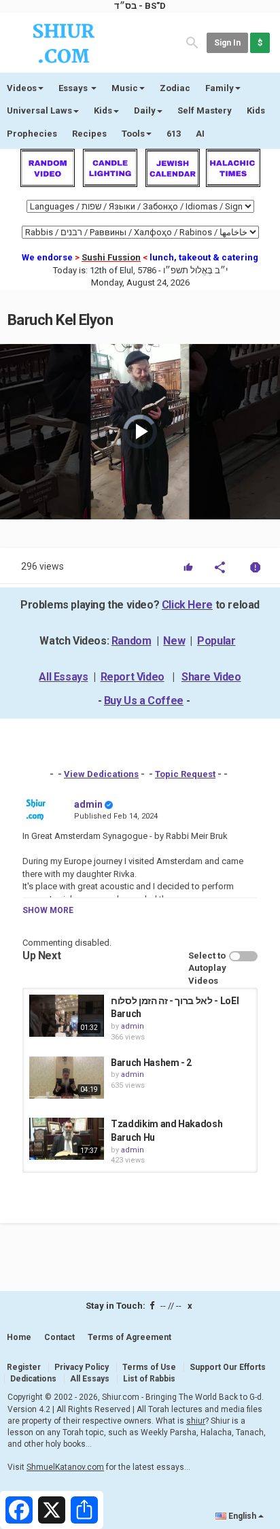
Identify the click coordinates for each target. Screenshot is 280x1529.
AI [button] (200, 133)
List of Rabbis (149, 1379)
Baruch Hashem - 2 (151, 1062)
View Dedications (101, 774)
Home (19, 1337)
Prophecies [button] (32, 133)
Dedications (33, 1379)
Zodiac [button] (175, 88)
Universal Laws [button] (39, 110)
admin (88, 804)
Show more (47, 910)
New (174, 640)
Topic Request (185, 774)
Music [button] (124, 88)
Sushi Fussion (111, 257)
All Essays (63, 676)
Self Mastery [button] (204, 110)
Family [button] (219, 88)
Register (24, 1367)
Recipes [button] (89, 133)
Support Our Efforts (228, 1367)
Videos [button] (22, 88)
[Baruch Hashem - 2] (66, 1077)
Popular (216, 640)
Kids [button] (103, 110)
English (242, 1516)
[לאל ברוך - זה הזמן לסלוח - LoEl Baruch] (66, 1016)
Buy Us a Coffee (143, 700)
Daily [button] (145, 110)
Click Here (187, 604)
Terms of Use (149, 1367)
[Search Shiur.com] (192, 42)
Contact (59, 1337)
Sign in (227, 43)
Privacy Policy (81, 1367)
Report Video (132, 676)
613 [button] (174, 133)
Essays (74, 88)
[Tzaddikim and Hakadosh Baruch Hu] (66, 1139)
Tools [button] (133, 133)
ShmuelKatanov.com (65, 1467)
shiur (195, 1421)
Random (131, 640)
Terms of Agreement (129, 1337)
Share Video (211, 676)
